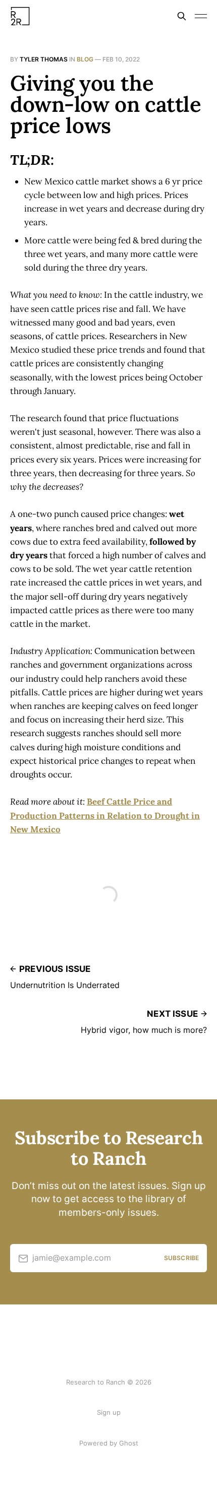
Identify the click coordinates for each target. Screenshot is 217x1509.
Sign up (109, 1412)
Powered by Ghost (108, 1443)
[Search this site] (181, 16)
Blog (85, 59)
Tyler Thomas (44, 59)
